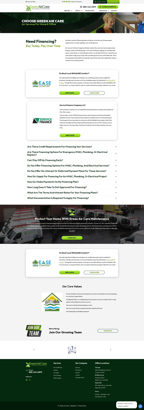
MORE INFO (72, 238)
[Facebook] (27, 380)
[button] (36, 350)
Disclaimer (73, 406)
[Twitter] (30, 380)
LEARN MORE (94, 93)
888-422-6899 (89, 7)
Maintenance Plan (35, 226)
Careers (77, 372)
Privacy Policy (82, 406)
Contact (77, 375)
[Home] (37, 8)
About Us (77, 367)
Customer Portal (79, 377)
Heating (56, 370)
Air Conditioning (58, 367)
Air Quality (56, 373)
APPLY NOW (69, 93)
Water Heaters (57, 378)
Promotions (78, 370)
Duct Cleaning (57, 375)
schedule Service (109, 7)
